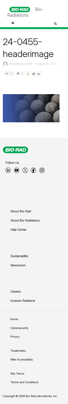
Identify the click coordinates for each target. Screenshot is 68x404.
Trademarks (18, 350)
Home (14, 319)
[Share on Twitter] (33, 73)
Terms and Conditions (24, 382)
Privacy (15, 336)
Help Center (18, 229)
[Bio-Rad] (15, 149)
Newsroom (18, 265)
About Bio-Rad (20, 211)
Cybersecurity (19, 328)
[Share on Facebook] (28, 73)
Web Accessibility (21, 359)
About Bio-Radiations (25, 220)
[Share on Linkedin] (38, 73)
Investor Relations (22, 301)
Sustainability (19, 256)
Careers (15, 291)
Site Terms (17, 373)
